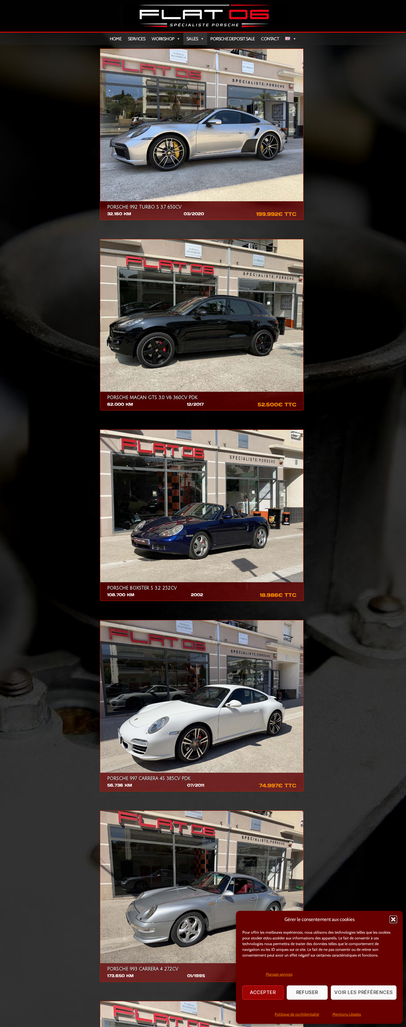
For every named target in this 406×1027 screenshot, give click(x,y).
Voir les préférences (363, 992)
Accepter (263, 992)
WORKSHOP (163, 39)
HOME (115, 39)
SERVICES (137, 39)
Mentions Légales (346, 1014)
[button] (393, 919)
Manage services (279, 974)
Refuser (307, 992)
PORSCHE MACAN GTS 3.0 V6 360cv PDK (152, 397)
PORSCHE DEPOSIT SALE (232, 39)
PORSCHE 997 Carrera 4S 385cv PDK (149, 778)
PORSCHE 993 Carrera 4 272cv (142, 969)
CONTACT (269, 39)
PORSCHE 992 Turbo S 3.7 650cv (144, 207)
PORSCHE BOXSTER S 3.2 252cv (142, 588)
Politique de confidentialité (297, 1014)
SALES (192, 39)
